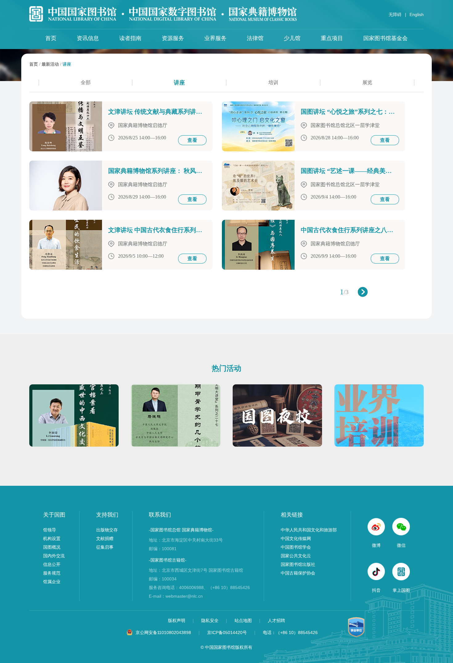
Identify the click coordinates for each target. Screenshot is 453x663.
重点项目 (332, 38)
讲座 (67, 64)
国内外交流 (54, 555)
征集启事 (104, 547)
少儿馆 (292, 38)
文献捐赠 (104, 538)
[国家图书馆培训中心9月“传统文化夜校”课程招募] (277, 445)
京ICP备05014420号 (227, 632)
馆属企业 (51, 581)
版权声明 (177, 620)
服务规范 (51, 573)
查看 (192, 140)
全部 (86, 82)
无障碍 (395, 14)
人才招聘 (276, 620)
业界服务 (215, 38)
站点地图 (244, 620)
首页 (50, 38)
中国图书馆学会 (296, 547)
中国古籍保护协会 (298, 573)
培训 (273, 82)
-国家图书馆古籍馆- (167, 560)
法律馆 (255, 38)
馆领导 (49, 529)
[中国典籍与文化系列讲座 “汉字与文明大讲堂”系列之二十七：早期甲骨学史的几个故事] (175, 445)
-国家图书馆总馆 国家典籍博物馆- (181, 529)
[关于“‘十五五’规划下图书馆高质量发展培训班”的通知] (379, 445)
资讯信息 (88, 38)
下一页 (363, 292)
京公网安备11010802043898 (163, 632)
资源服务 (173, 38)
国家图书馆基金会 (385, 38)
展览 (367, 82)
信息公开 (51, 564)
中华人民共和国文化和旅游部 (309, 529)
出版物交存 (107, 529)
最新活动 (50, 64)
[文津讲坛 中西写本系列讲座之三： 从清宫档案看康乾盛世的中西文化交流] (74, 445)
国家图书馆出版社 (298, 564)
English (417, 14)
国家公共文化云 (296, 555)
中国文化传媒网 (296, 538)
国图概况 (51, 547)
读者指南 (130, 38)
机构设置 (51, 538)
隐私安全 (210, 620)
